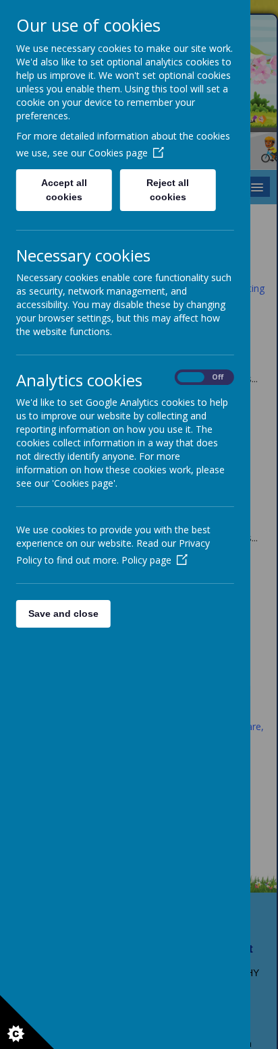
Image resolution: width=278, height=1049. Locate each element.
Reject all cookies (168, 189)
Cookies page (118, 152)
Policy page (146, 559)
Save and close (63, 613)
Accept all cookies (64, 189)
